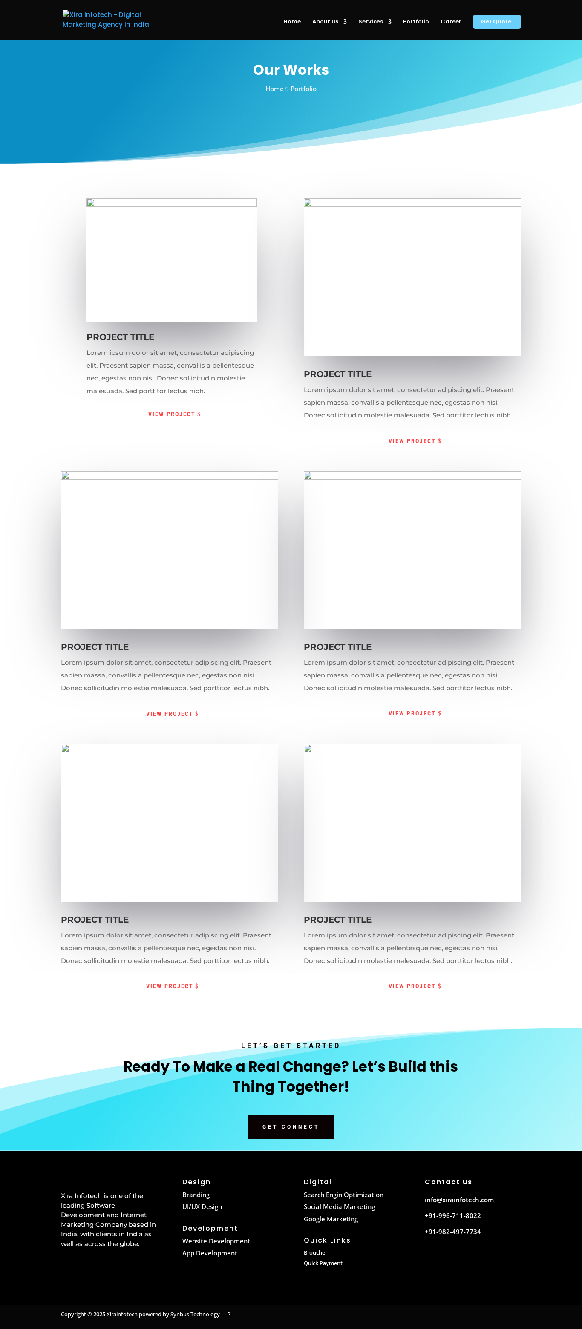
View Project (172, 414)
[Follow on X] (450, 1259)
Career (451, 22)
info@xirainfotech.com (459, 1199)
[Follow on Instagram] (468, 1259)
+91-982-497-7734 (453, 1231)
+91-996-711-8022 (453, 1215)
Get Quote (496, 22)
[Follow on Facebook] (432, 1259)
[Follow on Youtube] (485, 1259)
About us (325, 22)
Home (292, 22)
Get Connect (291, 1127)
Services (370, 22)
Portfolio (416, 22)
